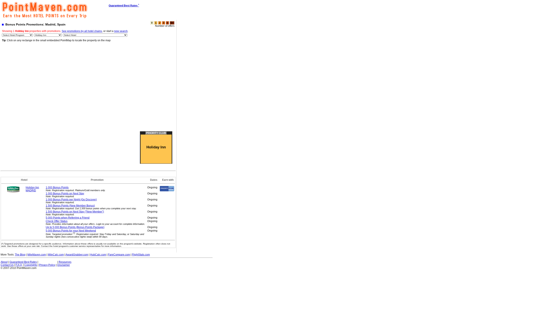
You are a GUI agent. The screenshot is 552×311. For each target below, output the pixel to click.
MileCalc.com (56, 254)
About (4, 261)
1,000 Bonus (57, 187)
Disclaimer (63, 265)
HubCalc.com (98, 254)
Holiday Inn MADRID (32, 189)
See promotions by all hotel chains (82, 31)
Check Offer (56, 221)
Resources (65, 261)
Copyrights (30, 265)
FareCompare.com (119, 254)
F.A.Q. (19, 265)
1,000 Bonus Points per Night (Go (71, 199)
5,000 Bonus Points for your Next (71, 230)
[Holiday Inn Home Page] (13, 191)
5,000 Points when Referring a (67, 217)
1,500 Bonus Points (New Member (70, 205)
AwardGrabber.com (77, 254)
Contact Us (7, 265)
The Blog (20, 254)
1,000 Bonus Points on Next (65, 193)
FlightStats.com (141, 254)
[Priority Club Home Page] (167, 190)
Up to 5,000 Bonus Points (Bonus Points (75, 227)
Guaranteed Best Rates (23, 261)
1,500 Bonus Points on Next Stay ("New (75, 211)
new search (121, 31)
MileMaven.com (36, 254)
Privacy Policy (47, 265)
